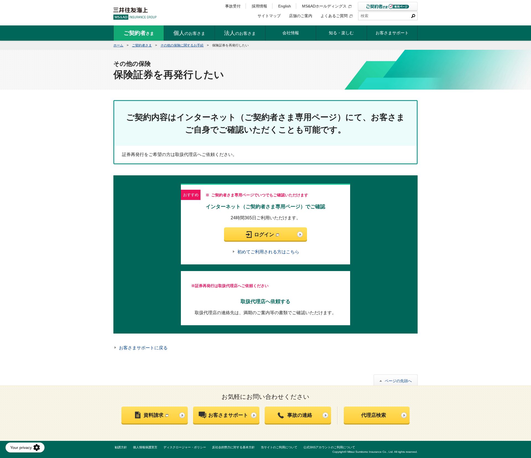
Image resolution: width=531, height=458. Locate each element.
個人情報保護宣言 (145, 447)
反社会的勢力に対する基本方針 (233, 447)
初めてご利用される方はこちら (268, 251)
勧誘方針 (121, 447)
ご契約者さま (142, 45)
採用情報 (259, 6)
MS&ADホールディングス (324, 6)
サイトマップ (269, 16)
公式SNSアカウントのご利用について (329, 447)
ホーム (118, 45)
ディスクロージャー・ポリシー (184, 447)
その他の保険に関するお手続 (182, 45)
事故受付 (233, 6)
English (284, 6)
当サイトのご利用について (279, 447)
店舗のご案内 (300, 16)
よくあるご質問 (334, 16)
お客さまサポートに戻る (143, 347)
